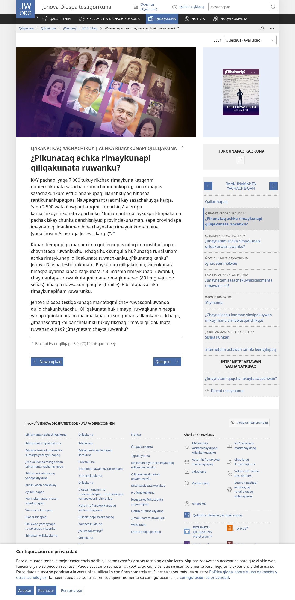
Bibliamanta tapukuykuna (43, 443)
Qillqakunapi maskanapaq (96, 517)
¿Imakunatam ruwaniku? (148, 518)
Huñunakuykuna (142, 492)
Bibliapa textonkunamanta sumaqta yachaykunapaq (43, 452)
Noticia (136, 434)
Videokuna (85, 538)
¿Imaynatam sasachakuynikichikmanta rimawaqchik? (238, 280)
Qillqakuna (26, 28)
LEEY (218, 40)
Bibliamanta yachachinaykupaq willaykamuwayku (152, 465)
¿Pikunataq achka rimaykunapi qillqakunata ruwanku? (233, 219)
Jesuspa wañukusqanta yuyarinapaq (147, 501)
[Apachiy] (262, 28)
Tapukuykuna (140, 456)
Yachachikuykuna (90, 476)
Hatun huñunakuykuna (147, 511)
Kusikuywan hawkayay (40, 485)
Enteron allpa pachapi (146, 532)
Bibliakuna (85, 443)
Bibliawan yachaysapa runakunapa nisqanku (40, 526)
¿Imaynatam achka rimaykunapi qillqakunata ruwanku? (233, 241)
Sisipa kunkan (229, 335)
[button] (109, 19)
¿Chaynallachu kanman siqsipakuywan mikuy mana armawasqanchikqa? (238, 317)
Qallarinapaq (216, 201)
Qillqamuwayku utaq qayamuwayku (145, 476)
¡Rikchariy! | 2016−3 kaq (80, 28)
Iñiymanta (218, 300)
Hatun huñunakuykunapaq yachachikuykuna (97, 507)
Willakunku (138, 525)
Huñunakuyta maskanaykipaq (241, 445)
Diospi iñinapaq (36, 517)
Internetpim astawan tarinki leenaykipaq (240, 349)
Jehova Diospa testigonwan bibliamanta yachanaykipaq (44, 464)
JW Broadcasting (90, 531)
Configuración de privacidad (204, 577)
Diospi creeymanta (227, 390)
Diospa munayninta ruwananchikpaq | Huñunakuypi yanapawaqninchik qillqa (100, 494)
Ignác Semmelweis (226, 261)
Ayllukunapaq (34, 492)
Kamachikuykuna (90, 524)
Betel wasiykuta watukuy (148, 485)
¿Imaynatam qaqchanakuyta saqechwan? (241, 378)
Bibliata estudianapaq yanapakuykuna (40, 475)
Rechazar (46, 590)
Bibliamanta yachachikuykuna (45, 434)
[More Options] (272, 28)
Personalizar (72, 590)
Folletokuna (86, 462)
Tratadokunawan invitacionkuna (100, 469)
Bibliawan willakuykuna (41, 535)
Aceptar (25, 590)
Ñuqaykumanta (142, 447)
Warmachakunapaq (38, 510)
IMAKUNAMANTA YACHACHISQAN (241, 186)
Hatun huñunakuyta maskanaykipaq (202, 462)
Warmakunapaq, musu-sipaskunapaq (41, 500)
